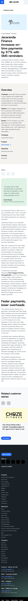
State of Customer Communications (10, 528)
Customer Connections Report (8, 530)
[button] (26, 2)
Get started (4, 562)
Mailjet (3, 490)
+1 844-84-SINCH (6, 569)
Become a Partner (5, 522)
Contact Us (4, 560)
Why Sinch (4, 545)
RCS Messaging (5, 524)
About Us (3, 542)
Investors (3, 555)
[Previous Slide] (3, 403)
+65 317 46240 (5, 583)
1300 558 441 (5, 591)
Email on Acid (4, 492)
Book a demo (6, 454)
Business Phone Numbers (7, 477)
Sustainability (4, 558)
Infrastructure (4, 549)
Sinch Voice (4, 479)
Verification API (5, 486)
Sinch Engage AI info (6, 535)
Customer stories (8, 10)
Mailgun (3, 488)
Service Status (5, 517)
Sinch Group (4, 547)
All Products (4, 503)
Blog (2, 533)
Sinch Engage (5, 144)
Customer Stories (5, 511)
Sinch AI (3, 551)
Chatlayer (3, 499)
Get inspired (6, 438)
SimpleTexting (4, 494)
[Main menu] (2, 2)
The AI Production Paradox (7, 526)
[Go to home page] (14, 2)
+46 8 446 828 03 (6, 576)
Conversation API (5, 484)
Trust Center (4, 513)
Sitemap (3, 537)
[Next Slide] (9, 403)
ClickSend (3, 497)
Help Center (4, 515)
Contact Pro (4, 501)
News (2, 509)
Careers (3, 553)
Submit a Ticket (5, 520)
